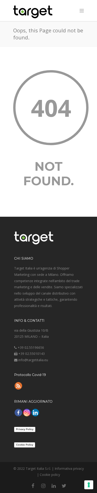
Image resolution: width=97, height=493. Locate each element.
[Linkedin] (35, 412)
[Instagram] (27, 412)
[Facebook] (18, 412)
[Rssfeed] (18, 386)
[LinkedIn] (53, 485)
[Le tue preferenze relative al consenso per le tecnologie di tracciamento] (88, 484)
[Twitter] (64, 485)
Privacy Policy (24, 429)
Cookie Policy (24, 444)
